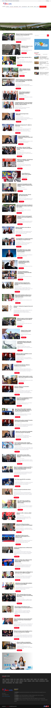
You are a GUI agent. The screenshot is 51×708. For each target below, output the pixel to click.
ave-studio (7, 706)
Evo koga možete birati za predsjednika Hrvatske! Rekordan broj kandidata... (24, 272)
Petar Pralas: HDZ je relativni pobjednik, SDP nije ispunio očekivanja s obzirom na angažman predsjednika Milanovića (23, 410)
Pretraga (24, 26)
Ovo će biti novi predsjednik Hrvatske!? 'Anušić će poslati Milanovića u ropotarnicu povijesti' (24, 398)
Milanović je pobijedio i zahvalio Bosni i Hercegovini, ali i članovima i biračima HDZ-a (25, 160)
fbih (13, 682)
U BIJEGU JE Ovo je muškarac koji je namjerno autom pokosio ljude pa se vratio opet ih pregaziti (44, 73)
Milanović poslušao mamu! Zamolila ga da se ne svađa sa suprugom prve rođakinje (23, 632)
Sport (20, 6)
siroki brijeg (41, 679)
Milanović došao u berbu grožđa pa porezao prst (26, 331)
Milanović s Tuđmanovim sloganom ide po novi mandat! (23, 307)
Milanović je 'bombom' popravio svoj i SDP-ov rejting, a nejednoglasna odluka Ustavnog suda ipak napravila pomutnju (23, 468)
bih (14, 679)
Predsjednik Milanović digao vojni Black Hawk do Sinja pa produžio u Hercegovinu (24, 342)
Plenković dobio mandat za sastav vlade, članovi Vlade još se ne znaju (25, 377)
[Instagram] (47, 1)
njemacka (28, 679)
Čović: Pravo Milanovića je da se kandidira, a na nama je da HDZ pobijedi (24, 525)
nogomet (17, 682)
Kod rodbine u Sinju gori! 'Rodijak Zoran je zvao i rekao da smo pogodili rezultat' (24, 148)
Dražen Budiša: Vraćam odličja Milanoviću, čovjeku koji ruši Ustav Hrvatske (24, 455)
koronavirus (7, 679)
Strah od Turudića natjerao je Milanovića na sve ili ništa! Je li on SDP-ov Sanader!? (24, 572)
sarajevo (21, 682)
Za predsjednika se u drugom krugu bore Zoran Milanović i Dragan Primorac (24, 239)
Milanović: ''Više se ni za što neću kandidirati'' (27, 47)
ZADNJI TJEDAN (38, 54)
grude (3, 679)
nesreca (46, 679)
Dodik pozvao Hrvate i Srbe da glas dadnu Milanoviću (25, 195)
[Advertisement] (25, 15)
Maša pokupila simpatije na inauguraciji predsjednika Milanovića (24, 93)
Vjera (29, 6)
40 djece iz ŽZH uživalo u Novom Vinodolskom (26, 696)
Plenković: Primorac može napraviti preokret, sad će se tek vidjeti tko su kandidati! (24, 217)
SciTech (38, 6)
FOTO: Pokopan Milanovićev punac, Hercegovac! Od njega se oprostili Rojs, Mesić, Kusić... (25, 595)
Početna (3, 6)
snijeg (3, 682)
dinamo (32, 679)
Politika (11, 6)
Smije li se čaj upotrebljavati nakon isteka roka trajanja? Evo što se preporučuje (17, 0)
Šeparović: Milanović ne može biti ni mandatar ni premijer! (21, 387)
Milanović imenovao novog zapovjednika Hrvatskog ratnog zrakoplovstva (24, 34)
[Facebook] (46, 1)
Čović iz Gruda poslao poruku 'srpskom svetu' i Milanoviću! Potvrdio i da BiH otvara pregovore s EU (23, 443)
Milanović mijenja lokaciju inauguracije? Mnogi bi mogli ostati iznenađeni (25, 137)
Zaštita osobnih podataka (6, 696)
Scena (35, 6)
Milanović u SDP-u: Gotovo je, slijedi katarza (24, 513)
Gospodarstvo (24, 6)
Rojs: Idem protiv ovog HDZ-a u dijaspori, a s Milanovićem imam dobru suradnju (24, 501)
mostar (18, 679)
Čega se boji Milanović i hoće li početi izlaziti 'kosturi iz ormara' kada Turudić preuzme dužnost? (23, 619)
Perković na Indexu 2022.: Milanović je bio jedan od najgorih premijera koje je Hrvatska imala (23, 560)
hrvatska (12, 679)
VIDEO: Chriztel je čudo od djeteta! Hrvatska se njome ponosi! (24, 69)
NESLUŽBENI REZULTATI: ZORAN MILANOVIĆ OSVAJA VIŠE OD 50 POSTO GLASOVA (24, 250)
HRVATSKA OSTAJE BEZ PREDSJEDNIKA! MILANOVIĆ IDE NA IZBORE (23, 584)
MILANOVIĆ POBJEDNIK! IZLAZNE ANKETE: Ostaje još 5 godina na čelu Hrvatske (24, 185)
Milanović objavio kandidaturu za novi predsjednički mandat (24, 354)
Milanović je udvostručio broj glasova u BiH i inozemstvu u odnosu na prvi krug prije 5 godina (24, 205)
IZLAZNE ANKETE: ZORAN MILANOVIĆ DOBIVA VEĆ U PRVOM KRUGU (24, 262)
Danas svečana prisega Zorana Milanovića (22, 114)
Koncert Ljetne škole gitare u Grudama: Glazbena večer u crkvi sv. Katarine (31, 695)
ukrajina (35, 679)
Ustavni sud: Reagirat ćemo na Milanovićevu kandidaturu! (23, 548)
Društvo (7, 6)
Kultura (31, 6)
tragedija (21, 679)
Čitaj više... (19, 65)
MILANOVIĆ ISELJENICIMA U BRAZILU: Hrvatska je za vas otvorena (22, 365)
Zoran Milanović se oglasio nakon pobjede (26, 174)
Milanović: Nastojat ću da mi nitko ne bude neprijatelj (23, 228)
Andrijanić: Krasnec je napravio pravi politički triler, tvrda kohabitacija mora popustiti (22, 283)
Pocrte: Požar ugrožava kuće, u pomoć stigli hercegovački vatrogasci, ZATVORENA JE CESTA (44, 57)
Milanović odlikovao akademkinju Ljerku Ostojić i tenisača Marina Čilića (24, 643)
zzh (38, 679)
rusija (24, 679)
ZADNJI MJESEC (45, 54)
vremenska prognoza (9, 682)
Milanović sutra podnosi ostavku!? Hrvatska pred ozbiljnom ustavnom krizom (24, 421)
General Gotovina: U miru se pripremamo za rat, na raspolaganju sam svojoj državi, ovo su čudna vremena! (24, 80)
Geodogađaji (16, 6)
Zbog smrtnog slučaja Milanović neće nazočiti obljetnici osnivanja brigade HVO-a (23, 607)
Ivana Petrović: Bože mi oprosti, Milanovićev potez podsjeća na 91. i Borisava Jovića (22, 536)
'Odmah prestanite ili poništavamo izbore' (22, 489)
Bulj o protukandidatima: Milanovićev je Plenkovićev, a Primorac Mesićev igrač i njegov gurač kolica (23, 295)
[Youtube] (48, 1)
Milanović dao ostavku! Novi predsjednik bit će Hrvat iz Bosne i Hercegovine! (24, 432)
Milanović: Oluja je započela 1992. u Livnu (24, 58)
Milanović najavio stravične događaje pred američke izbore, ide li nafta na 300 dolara (24, 319)
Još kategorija (42, 6)
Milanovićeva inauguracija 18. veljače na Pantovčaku (23, 125)
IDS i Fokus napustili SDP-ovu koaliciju (23, 479)
